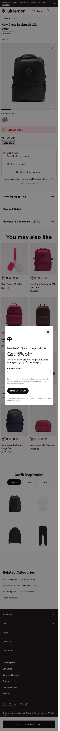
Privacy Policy (42, 381)
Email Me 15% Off (18, 391)
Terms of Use (15, 381)
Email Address (14, 368)
